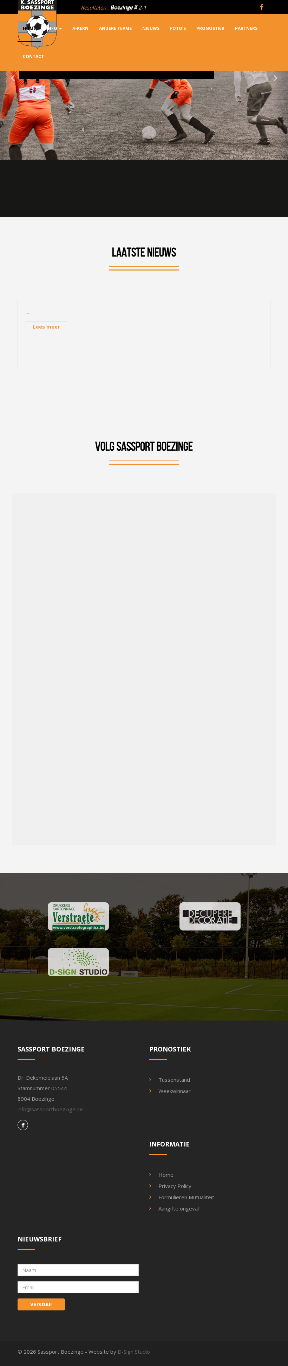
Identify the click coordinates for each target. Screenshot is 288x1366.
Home (166, 1174)
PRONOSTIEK (210, 28)
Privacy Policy (174, 1185)
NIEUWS (150, 28)
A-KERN (80, 28)
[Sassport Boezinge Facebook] (23, 1125)
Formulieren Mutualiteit (186, 1197)
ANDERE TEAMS (115, 28)
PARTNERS (246, 28)
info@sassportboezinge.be (50, 1109)
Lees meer (46, 326)
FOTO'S (178, 28)
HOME (29, 28)
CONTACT (33, 56)
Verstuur (41, 1304)
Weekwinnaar (174, 1090)
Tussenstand (174, 1079)
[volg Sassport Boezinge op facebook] (263, 7)
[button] (7, 80)
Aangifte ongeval (178, 1208)
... (27, 312)
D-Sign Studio (134, 1351)
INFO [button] (52, 28)
